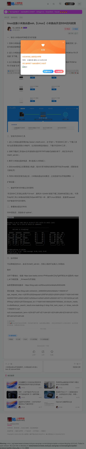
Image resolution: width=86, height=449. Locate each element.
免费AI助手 (48, 71)
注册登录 (59, 71)
